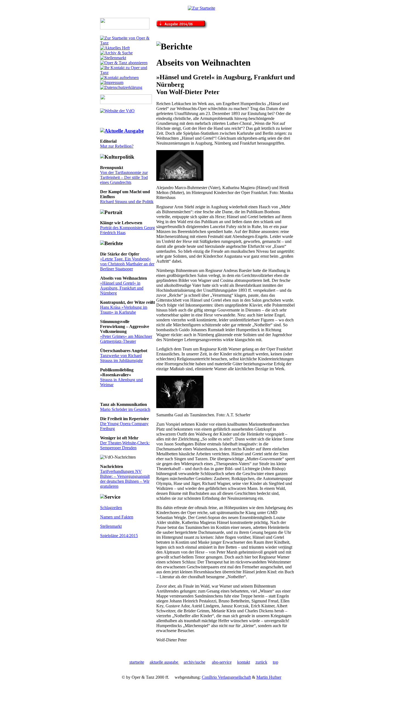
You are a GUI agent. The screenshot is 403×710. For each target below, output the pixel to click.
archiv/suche (194, 662)
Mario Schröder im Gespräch (125, 409)
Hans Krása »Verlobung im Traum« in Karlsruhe (123, 310)
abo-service (222, 662)
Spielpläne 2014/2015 (119, 535)
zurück (261, 662)
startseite (136, 662)
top (275, 662)
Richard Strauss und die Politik (127, 201)
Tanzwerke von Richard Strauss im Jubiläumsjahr (121, 358)
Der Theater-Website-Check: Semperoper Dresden (125, 445)
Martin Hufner (268, 677)
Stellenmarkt (111, 526)
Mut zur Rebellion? (117, 146)
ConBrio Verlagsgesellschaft (226, 677)
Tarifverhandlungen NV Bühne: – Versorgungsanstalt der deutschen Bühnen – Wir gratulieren (125, 479)
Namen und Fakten (116, 517)
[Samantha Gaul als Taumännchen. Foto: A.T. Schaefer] (179, 406)
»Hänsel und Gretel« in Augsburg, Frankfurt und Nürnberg (121, 288)
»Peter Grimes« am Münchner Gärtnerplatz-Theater (126, 339)
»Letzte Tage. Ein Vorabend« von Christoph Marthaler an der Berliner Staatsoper (127, 264)
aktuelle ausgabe (164, 662)
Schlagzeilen (111, 507)
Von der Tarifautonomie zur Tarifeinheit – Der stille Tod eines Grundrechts (124, 177)
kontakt (243, 662)
